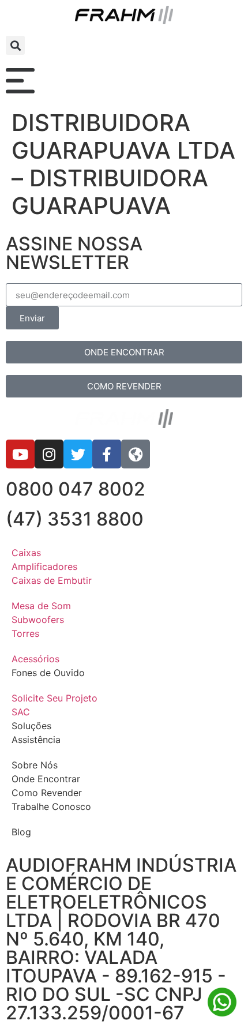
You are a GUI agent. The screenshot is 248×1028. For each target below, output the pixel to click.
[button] (15, 45)
